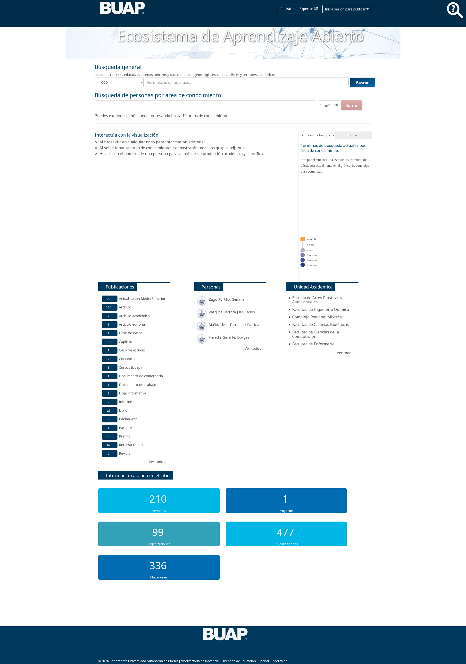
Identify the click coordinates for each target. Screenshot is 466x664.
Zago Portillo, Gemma (226, 299)
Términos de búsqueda (317, 135)
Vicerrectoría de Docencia (200, 661)
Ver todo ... (157, 461)
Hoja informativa (132, 393)
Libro (123, 410)
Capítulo (125, 341)
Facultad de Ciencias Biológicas (320, 324)
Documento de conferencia (141, 376)
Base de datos (130, 333)
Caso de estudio (132, 350)
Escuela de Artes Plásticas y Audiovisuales (317, 300)
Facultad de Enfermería (313, 344)
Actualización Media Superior (142, 298)
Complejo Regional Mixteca (317, 317)
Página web (128, 419)
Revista (125, 453)
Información (353, 135)
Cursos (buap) (130, 367)
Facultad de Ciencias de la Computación (315, 334)
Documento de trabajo (137, 384)
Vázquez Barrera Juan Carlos (232, 312)
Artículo (125, 307)
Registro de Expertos (297, 8)
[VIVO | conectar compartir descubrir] (122, 14)
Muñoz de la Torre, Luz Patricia (234, 324)
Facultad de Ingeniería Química (320, 309)
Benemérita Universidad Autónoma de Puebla (144, 661)
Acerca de (280, 661)
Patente (125, 427)
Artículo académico (134, 316)
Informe (125, 401)
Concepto (127, 358)
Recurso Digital (131, 444)
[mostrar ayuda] (455, 11)
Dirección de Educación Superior (245, 661)
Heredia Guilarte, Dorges (229, 337)
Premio (125, 436)
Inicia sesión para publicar (345, 9)
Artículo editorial (132, 324)
